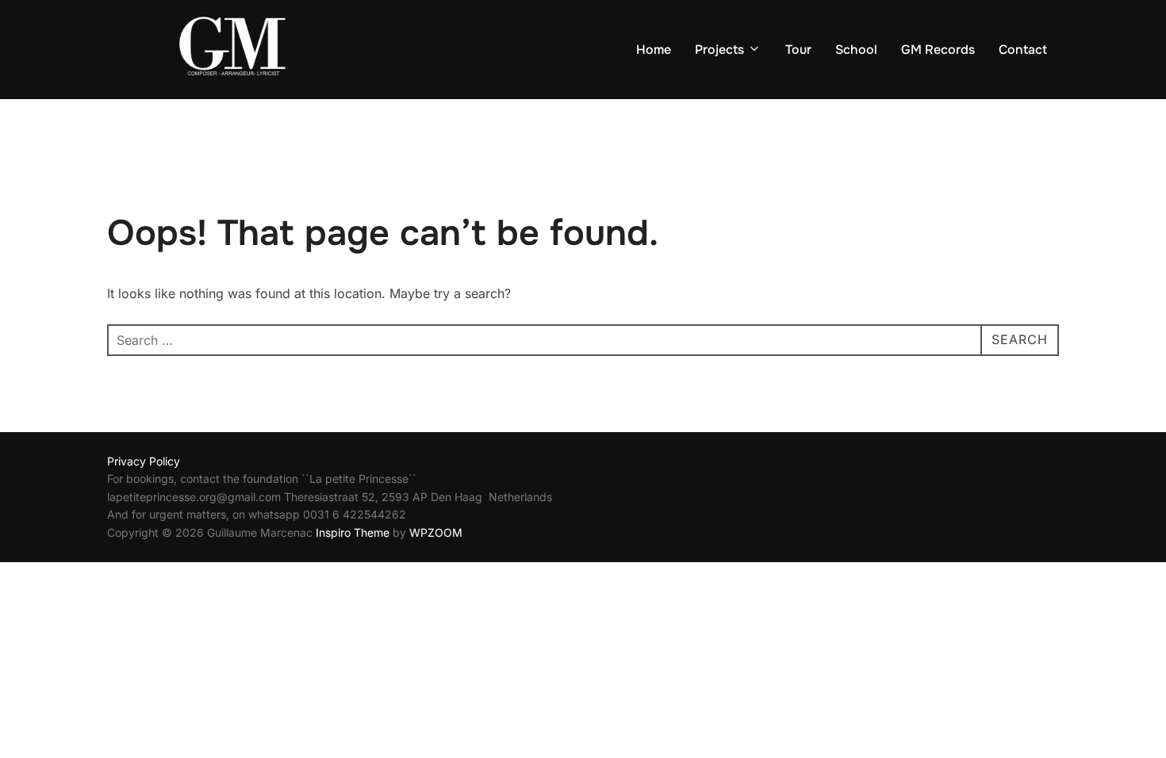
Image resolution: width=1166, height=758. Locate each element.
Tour (798, 49)
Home (653, 49)
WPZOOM (435, 532)
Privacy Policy (143, 461)
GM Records (938, 49)
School (856, 49)
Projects (719, 49)
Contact (1023, 49)
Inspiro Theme (352, 532)
